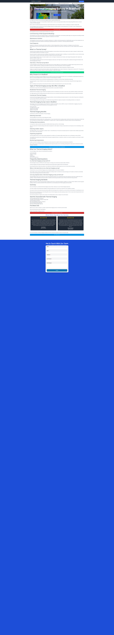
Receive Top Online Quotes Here (57, 212)
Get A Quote (57, 14)
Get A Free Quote (57, 234)
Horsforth (42, 211)
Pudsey (34, 211)
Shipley (31, 211)
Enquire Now (57, 237)
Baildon (36, 211)
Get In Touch (81, 1)
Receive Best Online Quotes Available (57, 72)
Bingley (39, 211)
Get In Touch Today (57, 29)
